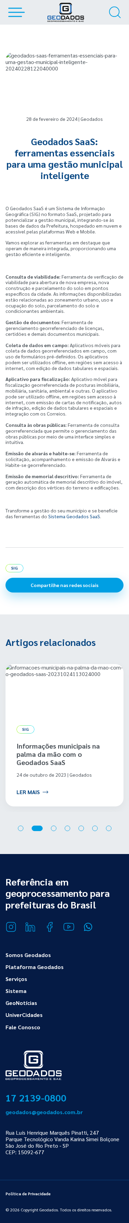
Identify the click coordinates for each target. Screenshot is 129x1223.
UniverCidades (24, 1014)
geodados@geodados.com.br (44, 1112)
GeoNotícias (21, 1002)
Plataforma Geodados (35, 966)
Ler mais (28, 791)
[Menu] (15, 12)
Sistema (16, 990)
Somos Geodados (28, 954)
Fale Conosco (23, 1027)
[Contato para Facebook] (49, 926)
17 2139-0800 (36, 1097)
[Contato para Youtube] (68, 926)
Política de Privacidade (28, 1193)
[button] (20, 828)
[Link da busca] (114, 12)
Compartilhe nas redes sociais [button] (64, 585)
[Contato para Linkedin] (30, 926)
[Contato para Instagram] (11, 926)
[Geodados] (65, 12)
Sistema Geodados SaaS (74, 516)
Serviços (16, 978)
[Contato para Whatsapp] (88, 926)
